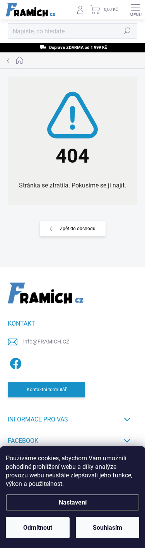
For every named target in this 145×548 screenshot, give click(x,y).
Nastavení (73, 502)
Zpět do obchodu (78, 228)
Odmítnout (37, 527)
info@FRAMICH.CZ (46, 341)
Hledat (127, 31)
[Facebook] (14, 362)
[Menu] (135, 9)
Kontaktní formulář (47, 389)
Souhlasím (107, 527)
